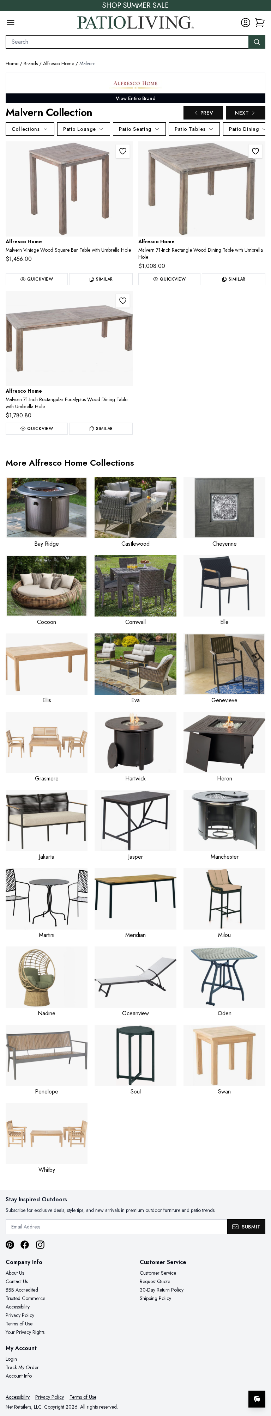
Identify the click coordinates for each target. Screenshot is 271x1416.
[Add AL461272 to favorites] (123, 301)
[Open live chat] (256, 1399)
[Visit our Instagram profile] (40, 1245)
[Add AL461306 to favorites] (123, 151)
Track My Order (22, 1367)
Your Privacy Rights (25, 1332)
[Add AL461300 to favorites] (255, 151)
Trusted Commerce (25, 1298)
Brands (31, 63)
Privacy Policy (20, 1315)
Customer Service (158, 1272)
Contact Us (17, 1281)
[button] (259, 22)
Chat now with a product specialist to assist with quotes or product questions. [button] (207, 1380)
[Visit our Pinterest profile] (10, 1244)
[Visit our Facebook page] (25, 1245)
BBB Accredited (22, 1289)
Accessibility (18, 1306)
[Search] (256, 42)
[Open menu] (11, 22)
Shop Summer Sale (135, 6)
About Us (15, 1272)
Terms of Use (19, 1323)
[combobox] (127, 42)
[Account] (245, 22)
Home (12, 63)
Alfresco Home (58, 63)
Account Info (19, 1375)
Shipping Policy (155, 1298)
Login (11, 1358)
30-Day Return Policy (161, 1289)
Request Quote (155, 1281)
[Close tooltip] (260, 1377)
